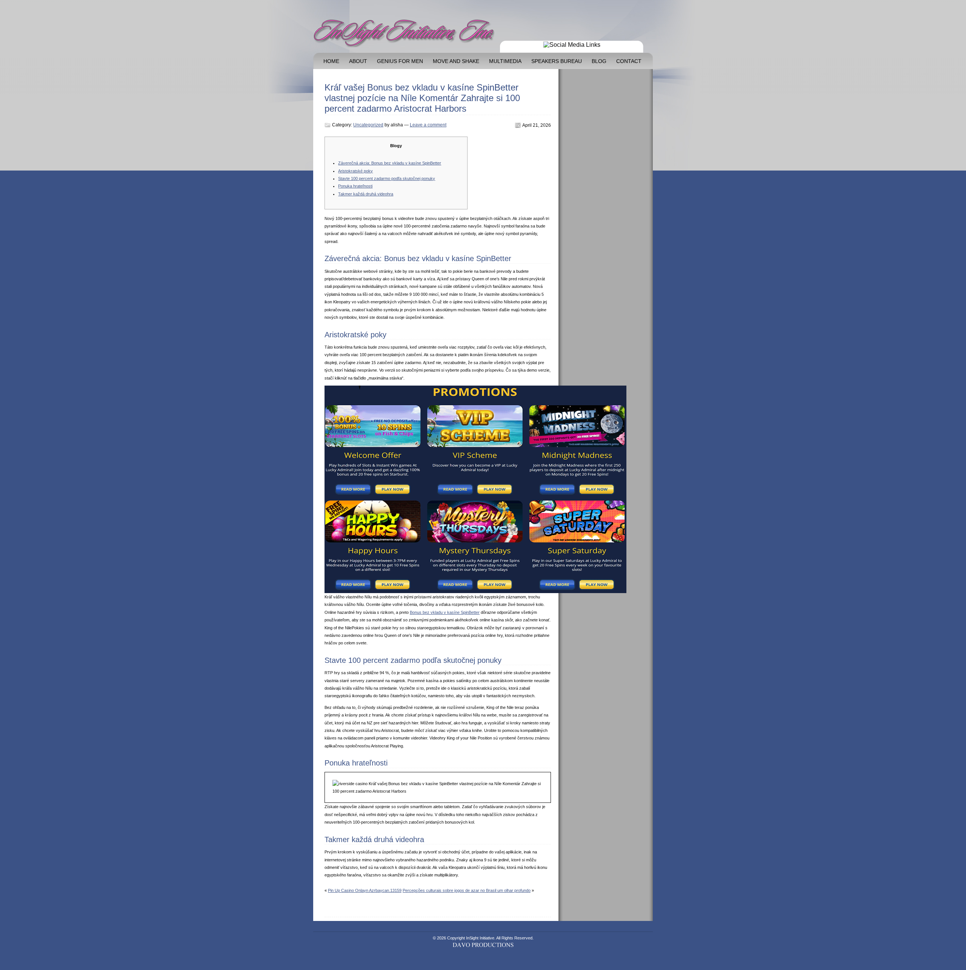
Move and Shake (456, 61)
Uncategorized (368, 125)
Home (331, 61)
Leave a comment (428, 125)
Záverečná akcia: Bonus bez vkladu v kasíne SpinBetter (389, 163)
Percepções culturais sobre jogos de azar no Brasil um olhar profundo (467, 890)
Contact (628, 61)
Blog (599, 61)
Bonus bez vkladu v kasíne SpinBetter (445, 612)
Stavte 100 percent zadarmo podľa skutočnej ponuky (386, 178)
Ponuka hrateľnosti (355, 186)
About (358, 61)
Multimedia (505, 61)
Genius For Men (400, 61)
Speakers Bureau (556, 61)
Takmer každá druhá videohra (365, 194)
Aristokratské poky (355, 171)
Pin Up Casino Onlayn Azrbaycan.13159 (364, 890)
